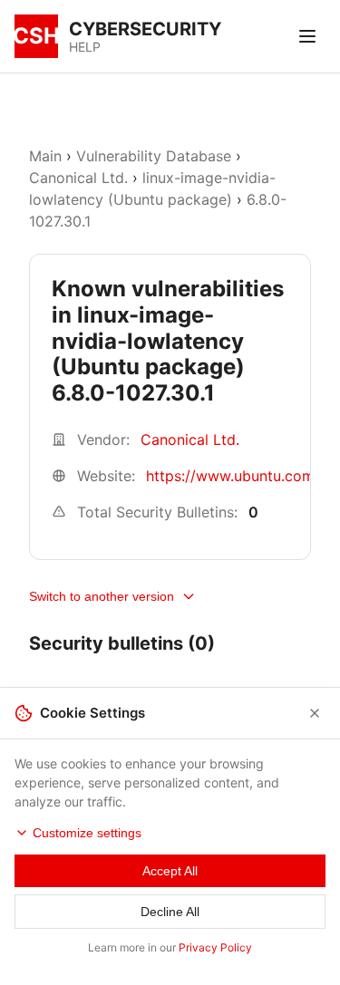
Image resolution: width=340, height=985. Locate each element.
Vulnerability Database (153, 156)
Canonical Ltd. (78, 178)
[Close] (314, 713)
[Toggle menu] (307, 36)
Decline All (170, 911)
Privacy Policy (215, 947)
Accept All (170, 871)
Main (45, 156)
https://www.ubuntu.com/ (233, 476)
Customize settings (87, 833)
